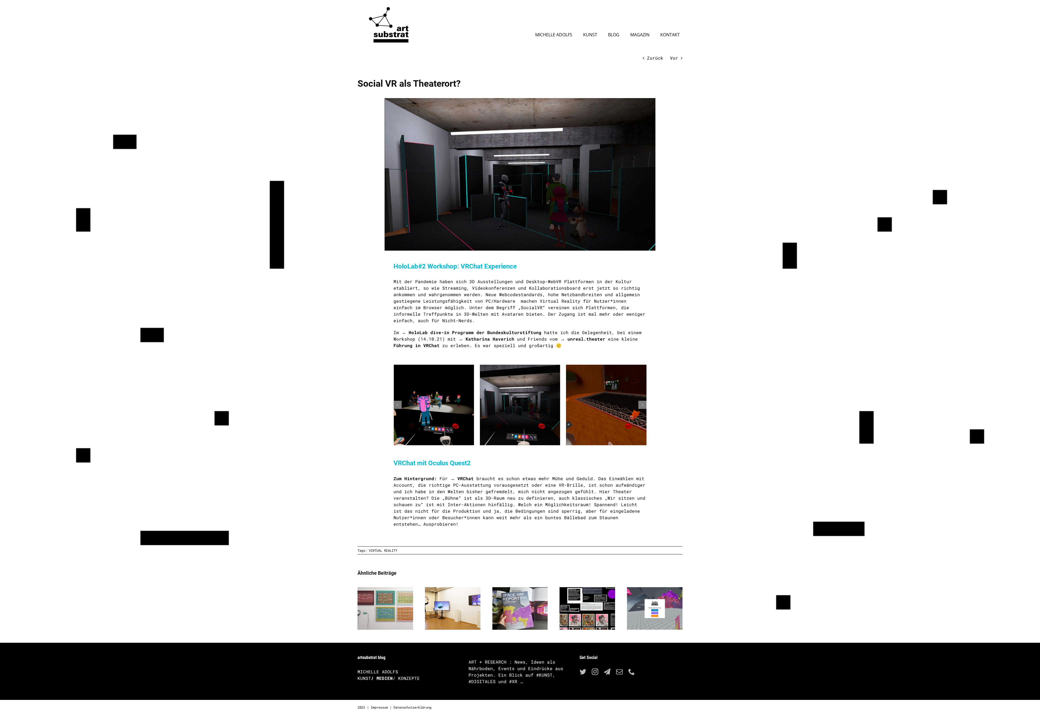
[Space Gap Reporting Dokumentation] (520, 590)
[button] (398, 405)
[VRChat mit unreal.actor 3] (606, 405)
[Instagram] (595, 671)
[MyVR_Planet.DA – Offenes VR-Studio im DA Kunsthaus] (452, 590)
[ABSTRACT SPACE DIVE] (654, 590)
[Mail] (619, 671)
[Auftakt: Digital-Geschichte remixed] (385, 590)
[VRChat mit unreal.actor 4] (520, 405)
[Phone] (631, 671)
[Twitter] (583, 671)
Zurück (655, 58)
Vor (674, 58)
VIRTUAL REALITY (383, 550)
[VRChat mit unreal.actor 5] (434, 405)
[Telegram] (607, 671)
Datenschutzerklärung (412, 707)
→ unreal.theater (582, 339)
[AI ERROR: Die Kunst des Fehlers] (587, 590)
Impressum (379, 707)
